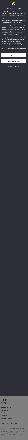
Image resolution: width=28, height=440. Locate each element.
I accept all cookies (13, 55)
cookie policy (11, 48)
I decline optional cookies (13, 61)
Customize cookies (13, 66)
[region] (14, 198)
